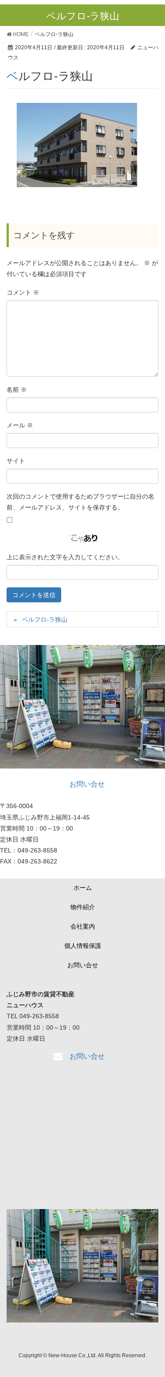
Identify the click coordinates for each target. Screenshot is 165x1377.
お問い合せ (82, 965)
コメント (23, 292)
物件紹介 (82, 907)
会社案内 (82, 926)
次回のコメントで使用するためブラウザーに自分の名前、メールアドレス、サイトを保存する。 (80, 502)
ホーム (82, 887)
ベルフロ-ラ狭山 (44, 619)
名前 (17, 389)
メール (20, 425)
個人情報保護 (82, 945)
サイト (16, 460)
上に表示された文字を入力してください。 (65, 557)
